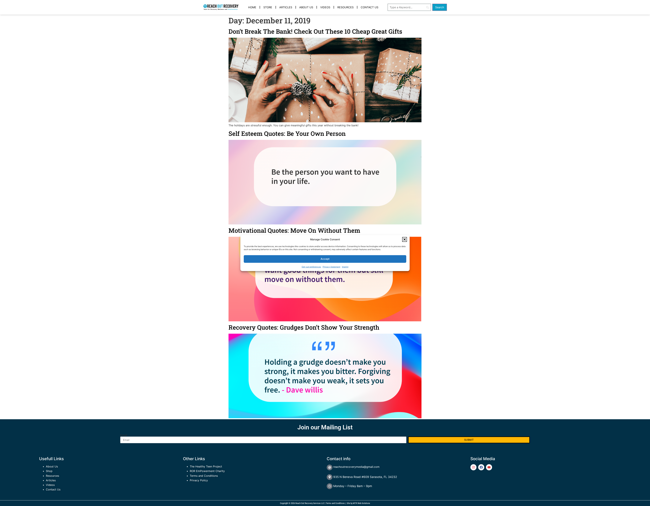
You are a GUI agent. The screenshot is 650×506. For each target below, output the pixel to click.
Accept (325, 258)
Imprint (345, 266)
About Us (306, 7)
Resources (345, 7)
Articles (285, 7)
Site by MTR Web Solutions (358, 503)
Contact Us (369, 7)
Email (123, 435)
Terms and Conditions (204, 475)
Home (252, 7)
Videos (325, 7)
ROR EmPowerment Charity (207, 471)
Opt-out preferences (311, 266)
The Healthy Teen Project (206, 466)
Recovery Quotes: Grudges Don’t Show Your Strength (304, 327)
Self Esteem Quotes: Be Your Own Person (287, 133)
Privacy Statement (331, 266)
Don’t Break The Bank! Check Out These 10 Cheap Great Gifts (315, 31)
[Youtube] (489, 467)
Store (267, 7)
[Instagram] (473, 467)
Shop (49, 471)
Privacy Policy (199, 480)
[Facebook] (481, 467)
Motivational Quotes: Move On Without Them (294, 230)
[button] (404, 239)
